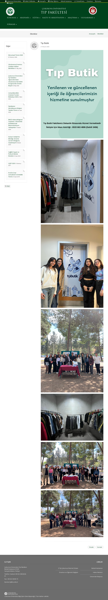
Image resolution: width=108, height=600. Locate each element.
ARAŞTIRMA (73, 18)
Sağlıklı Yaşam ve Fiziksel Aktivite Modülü (13, 154)
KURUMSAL (12, 18)
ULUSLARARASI (87, 18)
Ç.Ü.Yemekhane (79, 1)
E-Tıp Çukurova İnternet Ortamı (68, 568)
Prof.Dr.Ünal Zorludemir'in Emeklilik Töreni (15, 175)
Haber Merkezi (98, 572)
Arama (99, 1)
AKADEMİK (24, 18)
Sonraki (99, 547)
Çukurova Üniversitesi (14, 1)
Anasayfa (42, 1)
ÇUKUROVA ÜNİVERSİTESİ (54, 9)
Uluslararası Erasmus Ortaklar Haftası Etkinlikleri (15, 66)
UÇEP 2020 (11, 163)
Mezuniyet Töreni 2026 (15, 55)
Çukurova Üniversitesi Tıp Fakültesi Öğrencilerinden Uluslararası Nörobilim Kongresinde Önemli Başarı (15, 81)
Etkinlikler (100, 34)
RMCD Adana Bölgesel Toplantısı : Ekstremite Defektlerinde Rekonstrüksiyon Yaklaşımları (15, 123)
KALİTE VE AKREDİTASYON (53, 18)
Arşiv (8, 186)
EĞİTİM (36, 18)
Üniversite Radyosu (96, 576)
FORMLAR (11, 24)
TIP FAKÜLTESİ (54, 12)
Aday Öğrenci (54, 1)
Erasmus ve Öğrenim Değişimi (68, 572)
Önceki (91, 547)
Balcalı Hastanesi (66, 1)
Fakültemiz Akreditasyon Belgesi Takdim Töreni (15, 108)
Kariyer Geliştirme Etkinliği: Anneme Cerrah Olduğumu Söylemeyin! (14, 140)
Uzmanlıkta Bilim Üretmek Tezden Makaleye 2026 (13, 95)
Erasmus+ (90, 1)
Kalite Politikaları (29, 1)
